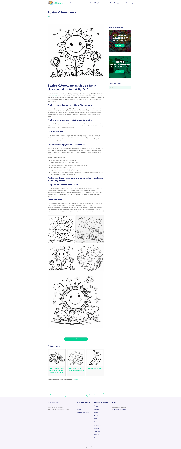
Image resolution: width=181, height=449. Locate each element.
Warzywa (96, 434)
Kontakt (128, 3)
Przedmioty (97, 425)
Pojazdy (96, 418)
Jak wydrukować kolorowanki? (102, 3)
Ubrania (96, 428)
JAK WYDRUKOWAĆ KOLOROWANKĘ (75, 339)
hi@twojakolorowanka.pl (120, 409)
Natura (51, 16)
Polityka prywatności (118, 3)
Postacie (96, 422)
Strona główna (73, 3)
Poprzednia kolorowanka (57, 395)
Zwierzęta (97, 431)
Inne (95, 438)
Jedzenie (96, 409)
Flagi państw (97, 406)
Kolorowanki (87, 3)
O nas (81, 3)
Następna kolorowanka (95, 395)
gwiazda (54, 95)
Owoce (96, 415)
